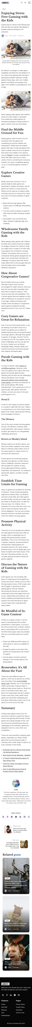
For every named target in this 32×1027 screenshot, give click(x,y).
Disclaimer (19, 1010)
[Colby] (2, 35)
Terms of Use (20, 1012)
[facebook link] (7, 995)
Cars (2, 1012)
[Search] (21, 2)
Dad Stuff (4, 1007)
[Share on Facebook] (7, 816)
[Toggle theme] (25, 2)
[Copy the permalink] (28, 816)
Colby (6, 35)
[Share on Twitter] (3, 816)
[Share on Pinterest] (11, 816)
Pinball (9, 155)
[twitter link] (3, 995)
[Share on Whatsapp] (16, 816)
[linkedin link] (10, 995)
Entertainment (5, 1015)
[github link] (18, 995)
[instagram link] (14, 995)
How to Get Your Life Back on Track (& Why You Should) (20, 830)
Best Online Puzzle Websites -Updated (16, 755)
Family (3, 1004)
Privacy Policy (20, 1004)
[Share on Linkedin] (20, 816)
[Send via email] (24, 816)
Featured (4, 1010)
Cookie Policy (20, 1007)
